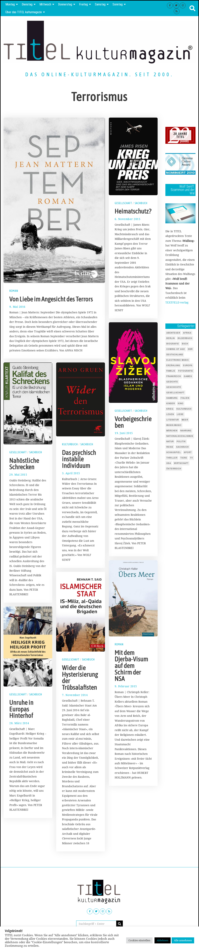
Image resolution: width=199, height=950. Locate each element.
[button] (119, 924)
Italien (185, 398)
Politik (181, 441)
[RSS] (177, 11)
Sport (188, 452)
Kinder (170, 403)
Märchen (171, 430)
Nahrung (185, 430)
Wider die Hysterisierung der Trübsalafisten (80, 677)
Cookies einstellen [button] (139, 940)
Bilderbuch (185, 338)
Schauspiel (173, 452)
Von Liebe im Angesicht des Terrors (51, 299)
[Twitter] (176, 5)
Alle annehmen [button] (183, 940)
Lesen (170, 414)
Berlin (170, 338)
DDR (190, 349)
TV (191, 457)
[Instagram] (183, 5)
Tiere (183, 457)
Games (188, 376)
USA (168, 463)
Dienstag (27, 4)
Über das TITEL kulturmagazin (23, 12)
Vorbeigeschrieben (133, 422)
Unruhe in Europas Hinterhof (21, 709)
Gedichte (172, 381)
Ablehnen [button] (162, 940)
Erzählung (173, 365)
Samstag (100, 4)
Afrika (187, 332)
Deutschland (174, 354)
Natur (170, 441)
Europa (187, 365)
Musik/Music (174, 425)
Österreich (173, 468)
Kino (180, 403)
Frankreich (173, 376)
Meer (185, 419)
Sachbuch (141, 203)
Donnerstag (65, 4)
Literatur (172, 419)
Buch (185, 343)
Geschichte (173, 387)
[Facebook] (170, 5)
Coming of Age (175, 349)
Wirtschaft (181, 463)
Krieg (170, 408)
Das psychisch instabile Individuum (79, 459)
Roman (13, 290)
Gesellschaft (123, 203)
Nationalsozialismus (179, 436)
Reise (169, 447)
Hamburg (172, 398)
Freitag (83, 4)
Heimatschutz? (133, 211)
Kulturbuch (70, 444)
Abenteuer (173, 332)
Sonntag (118, 4)
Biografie (172, 343)
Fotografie (185, 370)
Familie (170, 370)
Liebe (180, 414)
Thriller (171, 457)
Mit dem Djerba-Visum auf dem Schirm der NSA (131, 665)
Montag (10, 4)
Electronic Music (177, 360)
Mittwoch (45, 4)
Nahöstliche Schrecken (24, 464)
